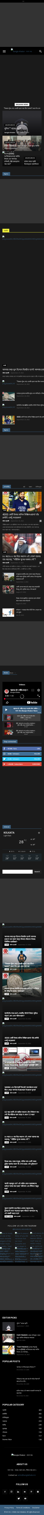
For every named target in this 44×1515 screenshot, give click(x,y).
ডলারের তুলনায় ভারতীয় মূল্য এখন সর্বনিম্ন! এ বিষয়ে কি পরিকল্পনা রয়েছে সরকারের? (22, 989)
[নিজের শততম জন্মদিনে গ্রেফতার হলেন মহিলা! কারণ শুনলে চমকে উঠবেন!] (8, 601)
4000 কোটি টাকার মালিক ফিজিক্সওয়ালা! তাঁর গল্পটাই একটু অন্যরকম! (20, 516)
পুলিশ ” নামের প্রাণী (22, 1323)
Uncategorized (10, 125)
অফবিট (4, 365)
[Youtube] (25, 1498)
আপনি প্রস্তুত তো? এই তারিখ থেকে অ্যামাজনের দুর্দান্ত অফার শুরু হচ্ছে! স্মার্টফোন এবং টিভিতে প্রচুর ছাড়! (22, 1186)
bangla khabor (10, 132)
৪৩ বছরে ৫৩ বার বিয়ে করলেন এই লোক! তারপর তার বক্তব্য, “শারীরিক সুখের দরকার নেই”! (21, 558)
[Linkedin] (18, 1491)
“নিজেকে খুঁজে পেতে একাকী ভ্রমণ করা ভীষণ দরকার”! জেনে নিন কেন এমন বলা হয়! (19, 964)
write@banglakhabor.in (27, 1475)
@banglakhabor (22, 1229)
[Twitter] (18, 1498)
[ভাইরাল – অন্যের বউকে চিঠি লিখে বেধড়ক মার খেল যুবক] (8, 612)
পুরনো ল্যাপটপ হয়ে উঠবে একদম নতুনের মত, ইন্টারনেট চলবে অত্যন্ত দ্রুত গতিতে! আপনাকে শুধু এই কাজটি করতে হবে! (21, 1211)
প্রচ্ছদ (30, 487)
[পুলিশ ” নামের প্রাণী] (8, 1326)
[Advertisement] (22, 25)
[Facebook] (4, 1491)
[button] (4, 51)
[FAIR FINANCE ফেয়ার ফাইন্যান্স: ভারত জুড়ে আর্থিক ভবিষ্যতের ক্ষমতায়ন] (22, 145)
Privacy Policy (9, 1508)
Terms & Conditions (23, 1508)
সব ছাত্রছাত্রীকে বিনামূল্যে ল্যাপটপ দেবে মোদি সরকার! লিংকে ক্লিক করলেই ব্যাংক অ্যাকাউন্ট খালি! (21, 1063)
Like (38, 749)
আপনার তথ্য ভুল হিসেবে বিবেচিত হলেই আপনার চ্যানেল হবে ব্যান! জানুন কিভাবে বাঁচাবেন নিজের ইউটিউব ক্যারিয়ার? (20, 939)
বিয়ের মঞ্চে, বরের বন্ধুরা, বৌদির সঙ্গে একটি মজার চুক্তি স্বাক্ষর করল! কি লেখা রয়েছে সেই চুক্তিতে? (21, 1162)
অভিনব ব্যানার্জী (5, 373)
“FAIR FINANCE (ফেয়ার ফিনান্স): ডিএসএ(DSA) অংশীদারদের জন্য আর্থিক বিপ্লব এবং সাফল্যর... (28, 1349)
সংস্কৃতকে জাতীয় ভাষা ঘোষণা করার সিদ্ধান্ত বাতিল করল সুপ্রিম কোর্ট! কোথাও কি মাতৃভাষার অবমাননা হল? (28, 576)
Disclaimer (36, 1508)
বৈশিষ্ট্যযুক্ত (39, 487)
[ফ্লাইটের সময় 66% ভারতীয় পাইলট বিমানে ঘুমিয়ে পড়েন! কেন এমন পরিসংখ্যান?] (8, 408)
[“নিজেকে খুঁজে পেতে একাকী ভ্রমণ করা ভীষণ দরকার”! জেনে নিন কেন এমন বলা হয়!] (8, 384)
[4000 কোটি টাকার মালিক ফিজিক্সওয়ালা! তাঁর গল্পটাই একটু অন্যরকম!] (8, 420)
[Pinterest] (31, 1491)
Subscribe (36, 764)
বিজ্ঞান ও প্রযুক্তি (8, 1216)
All (24, 487)
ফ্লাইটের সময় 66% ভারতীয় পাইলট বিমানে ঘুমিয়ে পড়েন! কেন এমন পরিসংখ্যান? (21, 1014)
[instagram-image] (7, 1239)
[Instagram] (11, 1491)
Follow (37, 754)
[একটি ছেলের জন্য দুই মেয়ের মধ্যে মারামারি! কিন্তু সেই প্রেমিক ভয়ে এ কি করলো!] (8, 589)
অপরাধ (6, 1117)
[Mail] (24, 1491)
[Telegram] (37, 1491)
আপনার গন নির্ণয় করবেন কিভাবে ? (26, 1367)
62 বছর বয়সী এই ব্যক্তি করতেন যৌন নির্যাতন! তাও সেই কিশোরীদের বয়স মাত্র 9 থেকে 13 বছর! (22, 1113)
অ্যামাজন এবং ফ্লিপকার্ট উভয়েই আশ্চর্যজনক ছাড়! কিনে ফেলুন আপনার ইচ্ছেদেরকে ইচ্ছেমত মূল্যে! (21, 1088)
